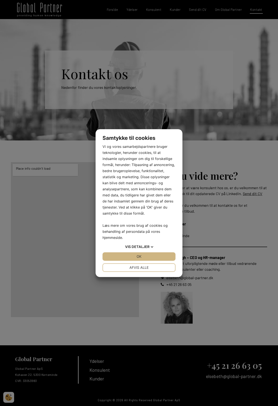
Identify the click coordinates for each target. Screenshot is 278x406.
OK (139, 256)
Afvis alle (139, 267)
